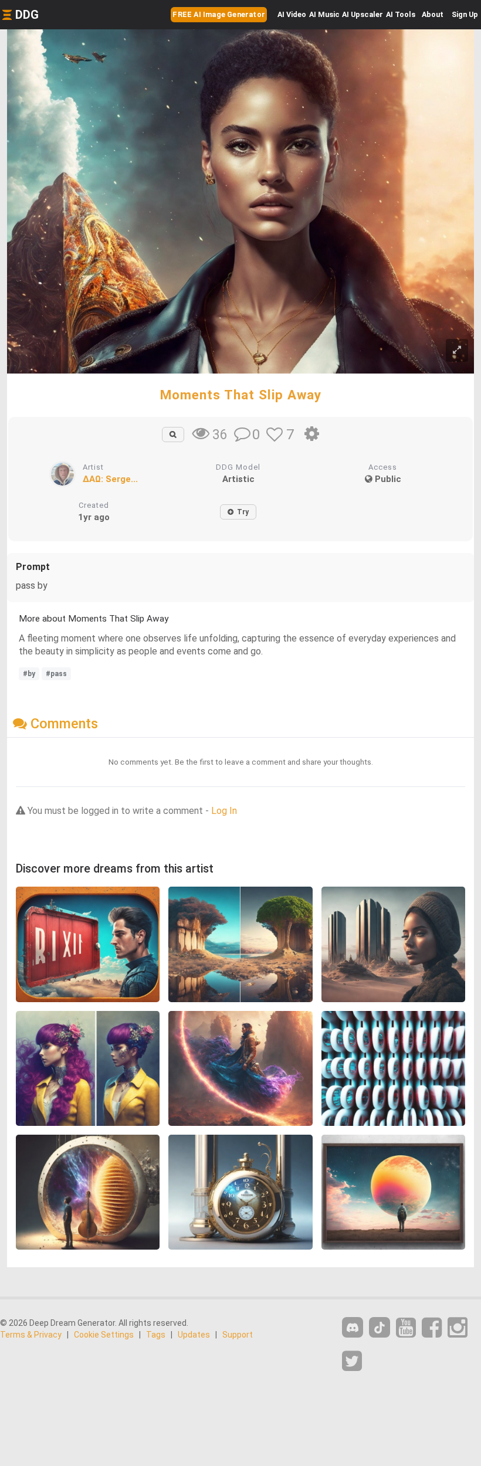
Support (237, 1334)
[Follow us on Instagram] (458, 1328)
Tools (400, 14)
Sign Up (465, 14)
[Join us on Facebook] (432, 1328)
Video (291, 14)
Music (324, 14)
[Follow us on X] (352, 1361)
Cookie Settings (104, 1334)
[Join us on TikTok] (379, 1327)
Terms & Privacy (31, 1334)
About (432, 14)
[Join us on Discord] (352, 1327)
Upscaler (362, 14)
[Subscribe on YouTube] (406, 1328)
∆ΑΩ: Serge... (110, 479)
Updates (194, 1334)
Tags (155, 1334)
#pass (56, 674)
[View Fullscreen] (457, 350)
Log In (224, 810)
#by (29, 674)
